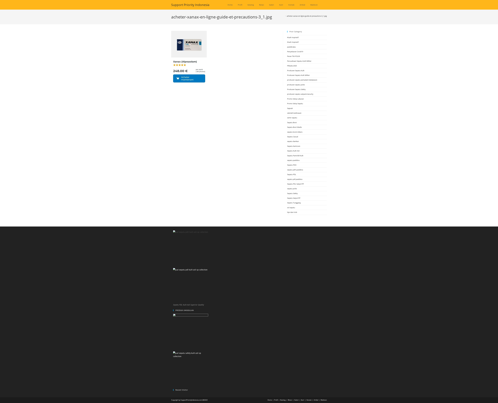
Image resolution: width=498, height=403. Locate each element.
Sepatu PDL (291, 174)
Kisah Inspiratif (293, 37)
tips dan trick (292, 212)
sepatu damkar (293, 141)
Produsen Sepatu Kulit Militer (298, 75)
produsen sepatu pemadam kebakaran (302, 80)
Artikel (316, 400)
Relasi (290, 400)
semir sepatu (292, 117)
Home (270, 400)
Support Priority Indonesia (190, 5)
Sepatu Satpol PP (293, 198)
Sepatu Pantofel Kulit (295, 155)
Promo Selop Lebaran (295, 99)
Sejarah (290, 108)
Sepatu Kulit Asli (293, 151)
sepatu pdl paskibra (294, 179)
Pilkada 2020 (292, 66)
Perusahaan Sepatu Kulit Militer (299, 61)
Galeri (296, 400)
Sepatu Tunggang (294, 203)
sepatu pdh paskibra (295, 170)
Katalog (283, 400)
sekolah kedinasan (294, 113)
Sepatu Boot (292, 122)
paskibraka (291, 47)
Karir (302, 400)
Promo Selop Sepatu (295, 103)
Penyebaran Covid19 (295, 51)
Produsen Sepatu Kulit (295, 70)
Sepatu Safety (292, 193)
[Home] (283, 16)
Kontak (309, 400)
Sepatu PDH (291, 165)
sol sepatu (291, 207)
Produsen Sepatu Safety (296, 89)
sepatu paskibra (293, 160)
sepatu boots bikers (294, 132)
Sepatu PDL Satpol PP (295, 184)
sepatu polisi (292, 188)
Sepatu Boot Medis (294, 127)
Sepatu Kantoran (293, 146)
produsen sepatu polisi (296, 85)
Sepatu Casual (292, 136)
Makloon (324, 400)
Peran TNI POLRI (293, 56)
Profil (276, 400)
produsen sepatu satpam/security (300, 94)
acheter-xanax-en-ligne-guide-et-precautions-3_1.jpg (307, 16)
